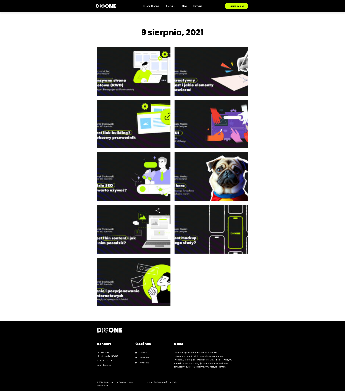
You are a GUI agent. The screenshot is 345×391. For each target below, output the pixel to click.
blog (184, 6)
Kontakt (197, 6)
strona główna (151, 6)
